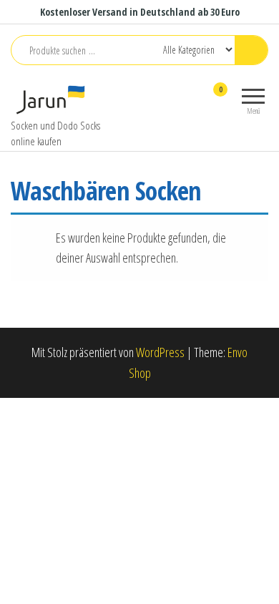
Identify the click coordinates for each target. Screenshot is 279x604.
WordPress (160, 352)
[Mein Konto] (195, 99)
